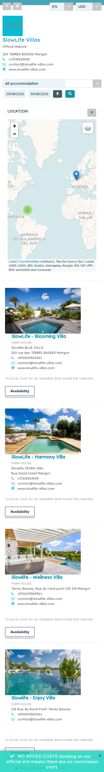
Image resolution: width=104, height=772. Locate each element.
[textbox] (15, 94)
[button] (7, 6)
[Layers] (87, 128)
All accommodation (21, 83)
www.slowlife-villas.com (27, 69)
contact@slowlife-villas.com (31, 64)
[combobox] (61, 7)
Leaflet (13, 261)
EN (54, 6)
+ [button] (14, 126)
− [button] (14, 134)
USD (82, 6)
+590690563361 (29, 358)
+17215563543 (19, 59)
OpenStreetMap (29, 261)
